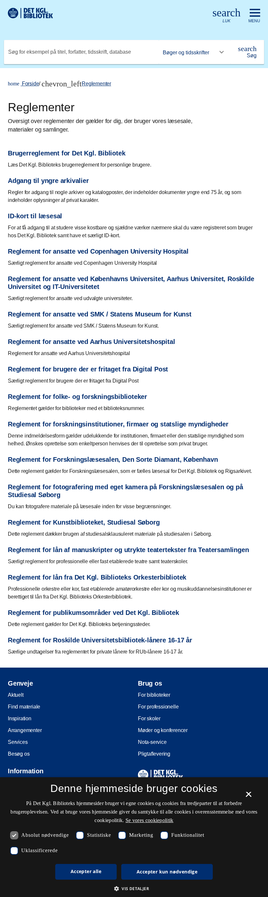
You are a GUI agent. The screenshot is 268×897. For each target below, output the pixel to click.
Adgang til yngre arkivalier (48, 180)
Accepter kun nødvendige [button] (167, 872)
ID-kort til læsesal (35, 216)
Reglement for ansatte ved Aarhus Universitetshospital (91, 341)
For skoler (149, 718)
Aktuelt (16, 695)
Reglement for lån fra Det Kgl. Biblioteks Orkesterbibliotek (97, 577)
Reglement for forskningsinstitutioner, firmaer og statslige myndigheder (118, 424)
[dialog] (134, 837)
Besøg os (18, 754)
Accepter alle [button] (86, 871)
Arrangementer (25, 730)
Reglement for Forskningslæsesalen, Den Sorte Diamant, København (113, 459)
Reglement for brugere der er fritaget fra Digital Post (88, 369)
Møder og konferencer (163, 730)
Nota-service (152, 742)
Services (17, 742)
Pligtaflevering (154, 754)
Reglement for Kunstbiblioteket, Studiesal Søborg (83, 522)
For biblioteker (154, 695)
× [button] (248, 796)
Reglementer (96, 83)
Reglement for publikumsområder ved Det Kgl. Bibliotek (93, 612)
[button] (134, 888)
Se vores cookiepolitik (150, 820)
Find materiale (24, 706)
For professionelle (158, 706)
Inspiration (19, 718)
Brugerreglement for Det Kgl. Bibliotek (66, 153)
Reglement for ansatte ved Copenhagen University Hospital (98, 251)
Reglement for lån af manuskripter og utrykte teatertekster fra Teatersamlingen (128, 549)
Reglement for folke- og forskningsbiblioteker (77, 396)
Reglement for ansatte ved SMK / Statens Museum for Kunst (100, 314)
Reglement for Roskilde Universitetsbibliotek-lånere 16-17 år (100, 640)
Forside (23, 83)
